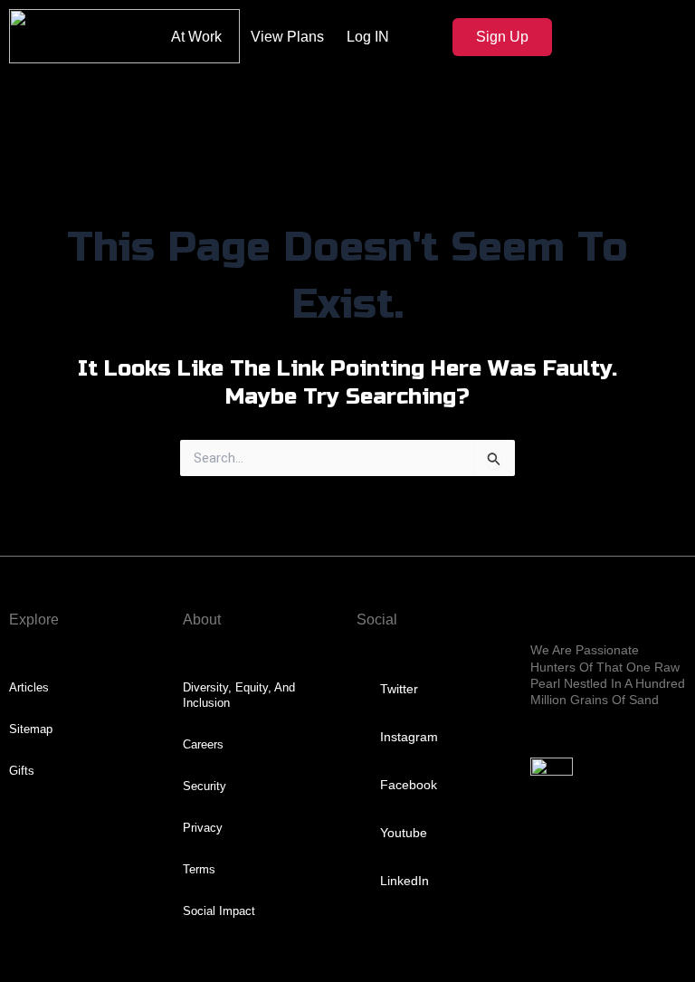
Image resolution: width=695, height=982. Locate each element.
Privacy (203, 827)
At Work (196, 36)
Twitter (399, 689)
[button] (604, 102)
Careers (203, 744)
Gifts (21, 770)
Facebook (408, 784)
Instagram (409, 736)
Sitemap (30, 729)
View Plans (287, 36)
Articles (29, 687)
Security (204, 786)
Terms (199, 869)
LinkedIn (404, 880)
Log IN (368, 36)
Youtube (403, 832)
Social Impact (219, 911)
